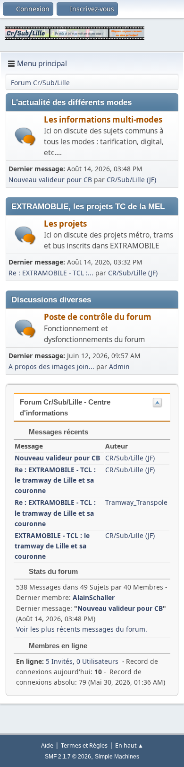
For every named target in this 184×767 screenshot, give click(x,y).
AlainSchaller (94, 597)
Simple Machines (117, 756)
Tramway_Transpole (136, 502)
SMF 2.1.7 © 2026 (68, 756)
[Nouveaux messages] (25, 136)
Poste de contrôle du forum (97, 316)
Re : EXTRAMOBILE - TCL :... (50, 272)
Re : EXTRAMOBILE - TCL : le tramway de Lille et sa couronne (55, 480)
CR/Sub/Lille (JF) (131, 179)
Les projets (65, 223)
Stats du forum (52, 571)
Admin (119, 366)
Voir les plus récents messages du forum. (81, 629)
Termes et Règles (84, 745)
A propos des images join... (51, 366)
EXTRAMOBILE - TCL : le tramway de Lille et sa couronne (52, 546)
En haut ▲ (129, 745)
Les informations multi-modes (103, 119)
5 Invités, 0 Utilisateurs (67, 661)
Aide (47, 745)
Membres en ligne (57, 646)
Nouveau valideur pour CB (50, 179)
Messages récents (57, 432)
